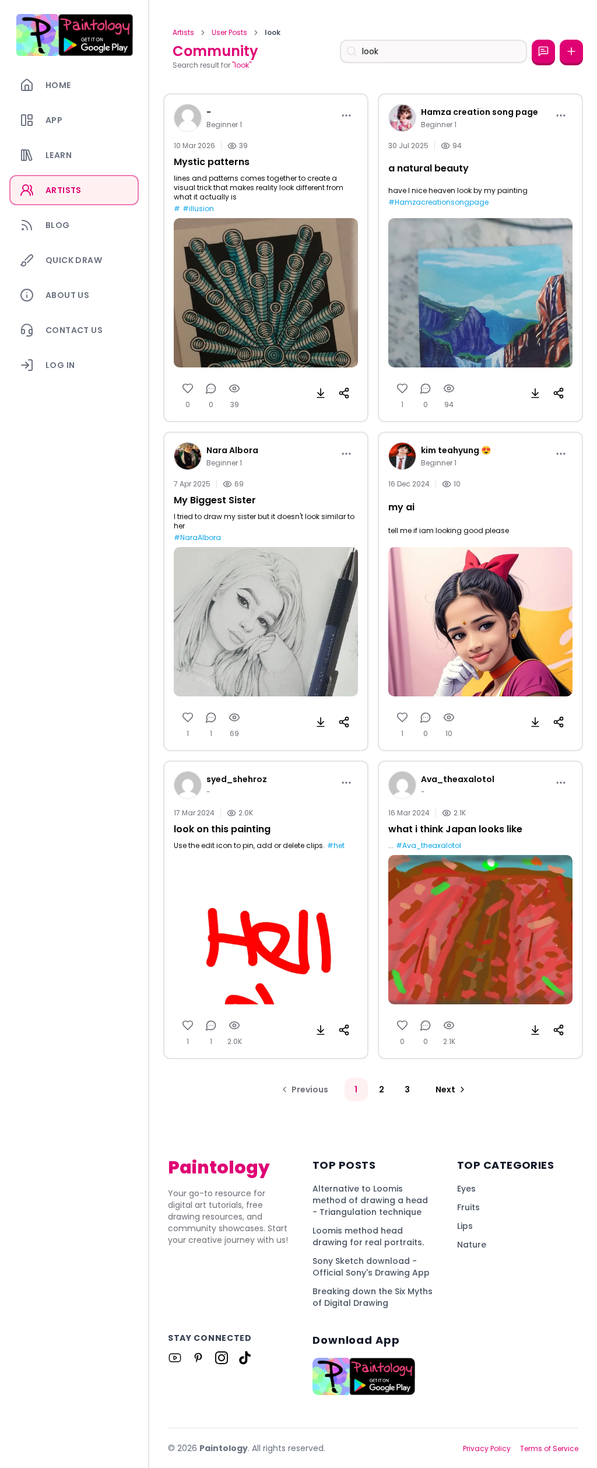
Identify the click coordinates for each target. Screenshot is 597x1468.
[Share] (344, 393)
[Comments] (211, 388)
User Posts (229, 32)
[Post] (571, 51)
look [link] (272, 32)
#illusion (198, 208)
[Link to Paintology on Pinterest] (198, 1358)
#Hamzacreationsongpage (438, 202)
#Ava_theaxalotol (428, 845)
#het (336, 845)
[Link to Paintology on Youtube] (175, 1358)
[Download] (320, 393)
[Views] (234, 388)
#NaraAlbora (197, 537)
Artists (183, 32)
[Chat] (543, 51)
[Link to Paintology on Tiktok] (245, 1358)
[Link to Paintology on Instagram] (222, 1358)
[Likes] (187, 388)
